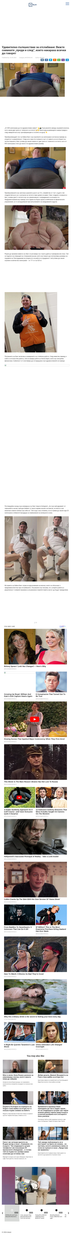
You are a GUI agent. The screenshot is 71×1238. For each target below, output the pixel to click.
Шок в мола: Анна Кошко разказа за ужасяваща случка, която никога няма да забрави (18, 1077)
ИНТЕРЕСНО (29, 57)
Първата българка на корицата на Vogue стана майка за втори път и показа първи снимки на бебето (17, 1109)
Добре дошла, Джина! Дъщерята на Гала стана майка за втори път (53, 1076)
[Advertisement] (35, 27)
